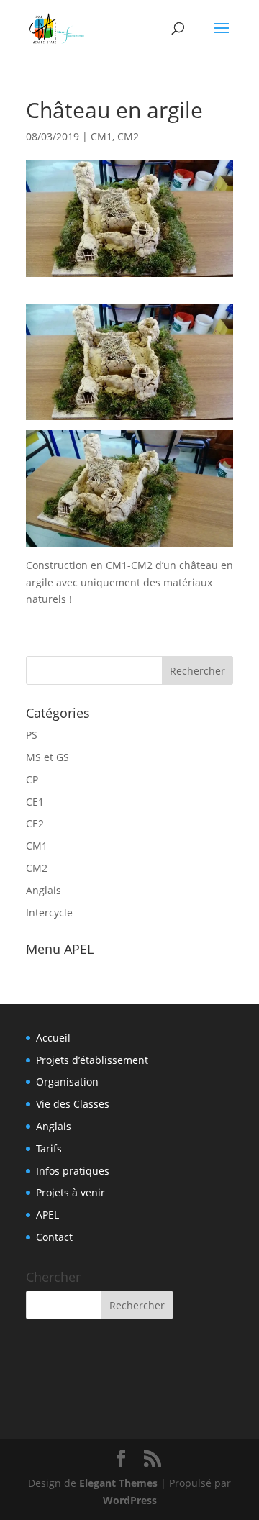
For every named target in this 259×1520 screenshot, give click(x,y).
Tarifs (49, 1148)
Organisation (67, 1081)
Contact (54, 1237)
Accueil (53, 1038)
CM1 (101, 136)
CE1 (35, 802)
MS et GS (47, 757)
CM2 (128, 136)
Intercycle (49, 912)
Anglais (43, 890)
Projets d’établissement (92, 1060)
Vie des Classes (72, 1104)
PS (31, 735)
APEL (47, 1214)
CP (32, 779)
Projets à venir (70, 1192)
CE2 (35, 823)
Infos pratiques (72, 1171)
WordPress (130, 1500)
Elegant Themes (118, 1483)
